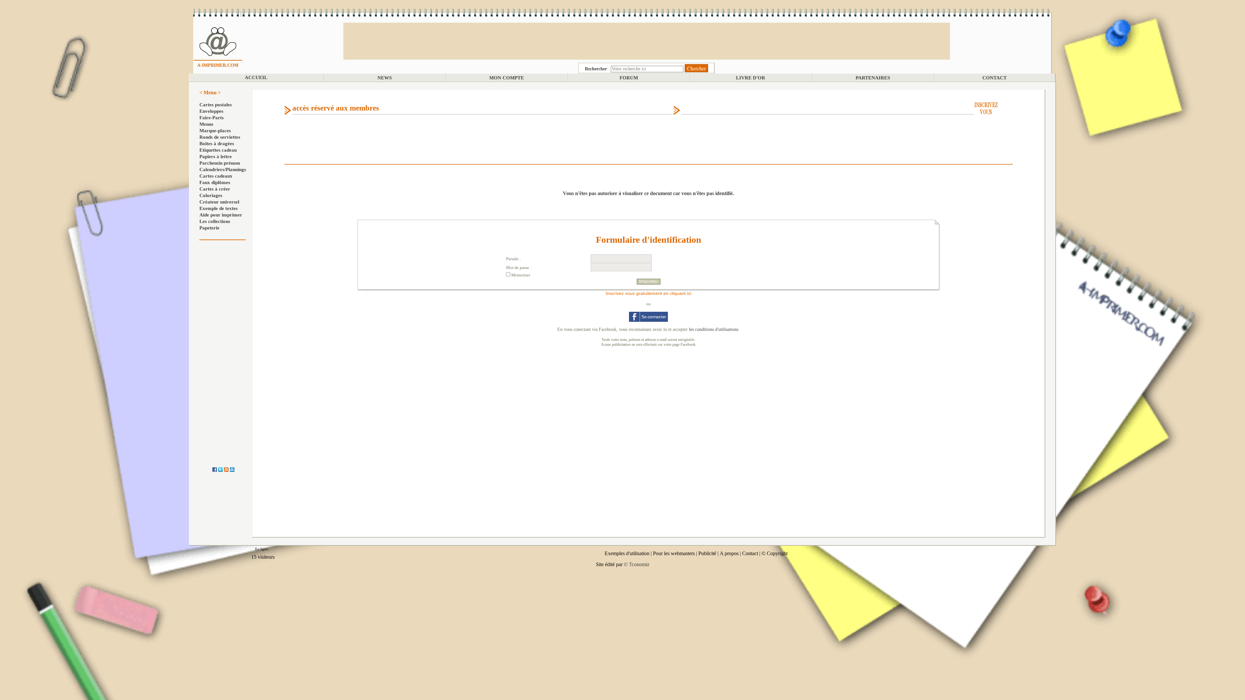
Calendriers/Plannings (222, 169)
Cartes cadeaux (215, 176)
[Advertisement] (646, 40)
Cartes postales (215, 104)
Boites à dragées (216, 143)
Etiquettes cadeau (218, 150)
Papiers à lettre (215, 156)
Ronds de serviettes (219, 137)
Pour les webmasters (674, 553)
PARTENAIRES (873, 77)
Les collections (214, 221)
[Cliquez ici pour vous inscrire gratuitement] (986, 108)
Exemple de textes (218, 208)
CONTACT (994, 77)
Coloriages (210, 195)
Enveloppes (211, 111)
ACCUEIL (256, 77)
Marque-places (215, 130)
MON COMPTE (506, 77)
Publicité (707, 553)
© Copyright (775, 553)
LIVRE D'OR (750, 77)
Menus (206, 124)
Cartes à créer (214, 189)
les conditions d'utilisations (713, 329)
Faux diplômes (214, 182)
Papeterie (209, 227)
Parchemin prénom (219, 163)
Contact (750, 553)
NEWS (384, 77)
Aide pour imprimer (220, 214)
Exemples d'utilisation (627, 553)
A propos (729, 553)
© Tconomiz (636, 564)
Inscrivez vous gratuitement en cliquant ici (648, 293)
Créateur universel (219, 201)
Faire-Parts (211, 117)
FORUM (629, 77)
